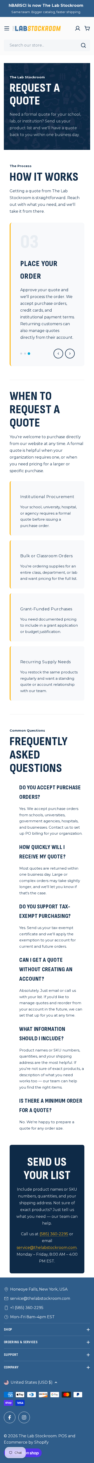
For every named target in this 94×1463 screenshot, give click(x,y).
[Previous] (58, 353)
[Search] (83, 45)
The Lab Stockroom (38, 1436)
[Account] (78, 28)
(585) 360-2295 (54, 1234)
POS (62, 1436)
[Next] (70, 353)
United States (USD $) (32, 1382)
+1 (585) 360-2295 (26, 1307)
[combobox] (47, 45)
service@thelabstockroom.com (47, 1247)
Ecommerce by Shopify (26, 1442)
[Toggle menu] (7, 28)
